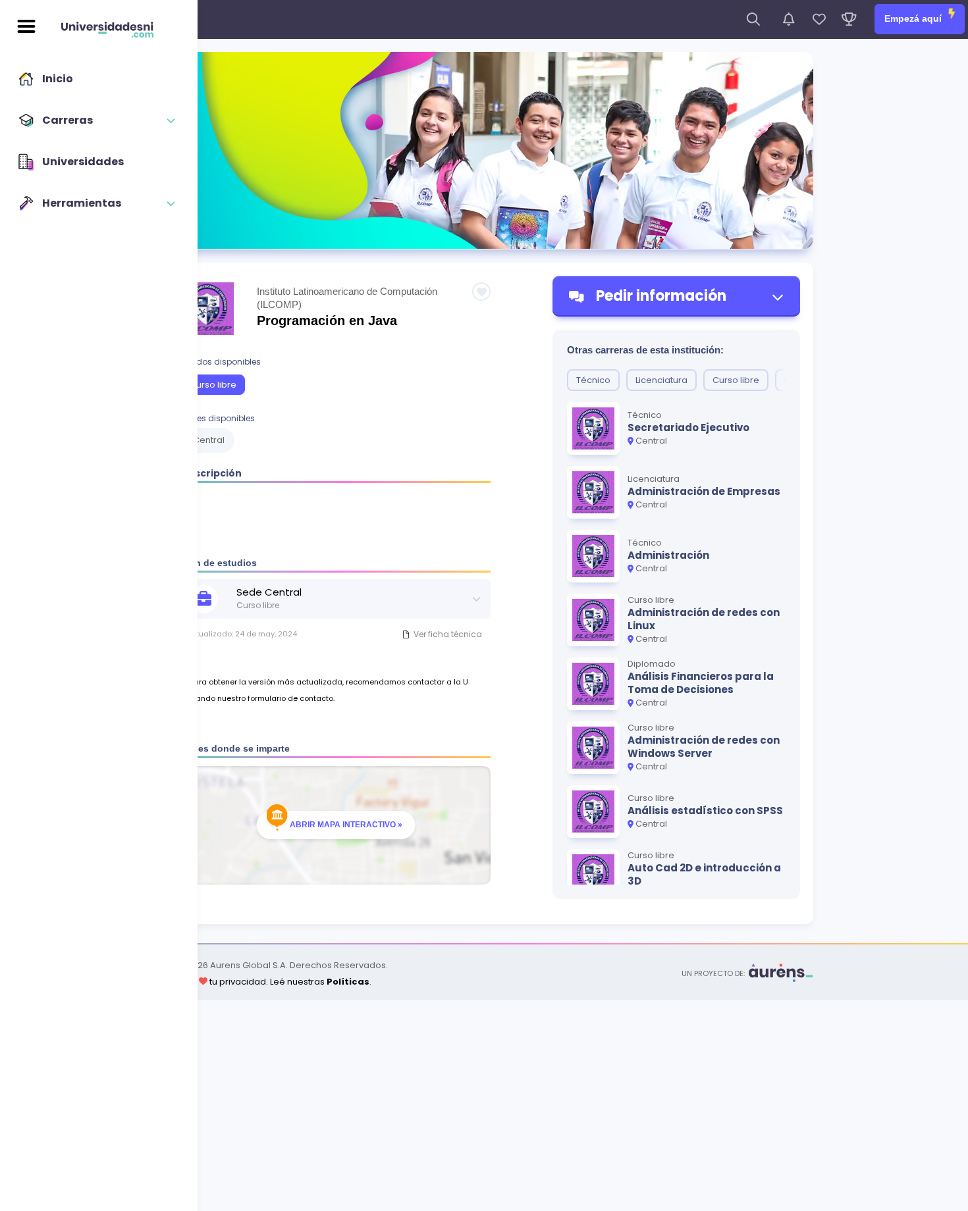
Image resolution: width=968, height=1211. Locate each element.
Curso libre (213, 384)
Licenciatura (661, 380)
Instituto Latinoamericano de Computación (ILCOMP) (347, 298)
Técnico (593, 380)
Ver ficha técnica (448, 634)
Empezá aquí (914, 18)
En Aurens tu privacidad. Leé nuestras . (263, 981)
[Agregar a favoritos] (481, 291)
